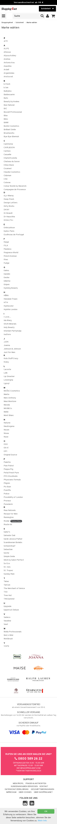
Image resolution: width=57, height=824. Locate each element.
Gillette (7, 281)
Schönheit (20, 22)
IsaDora (7, 334)
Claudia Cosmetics (12, 172)
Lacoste (7, 369)
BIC (5, 108)
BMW (6, 122)
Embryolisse (9, 227)
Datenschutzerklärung (16, 789)
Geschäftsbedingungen (42, 789)
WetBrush (8, 639)
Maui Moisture (10, 401)
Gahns (6, 270)
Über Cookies (25, 792)
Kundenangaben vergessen (24, 786)
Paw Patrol (9, 466)
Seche (6, 553)
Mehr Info (42, 820)
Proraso (7, 501)
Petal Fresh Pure (11, 473)
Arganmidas (9, 73)
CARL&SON (9, 147)
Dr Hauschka (9, 216)
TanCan (7, 585)
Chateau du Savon (12, 161)
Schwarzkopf (9, 546)
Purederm (8, 504)
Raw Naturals (10, 510)
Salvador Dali (9, 535)
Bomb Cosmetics (11, 126)
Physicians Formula (12, 480)
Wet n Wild (8, 635)
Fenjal (6, 242)
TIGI (5, 592)
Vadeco (7, 617)
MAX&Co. (8, 408)
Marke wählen (31, 22)
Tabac (6, 581)
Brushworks (9, 133)
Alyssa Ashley (10, 55)
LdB (5, 373)
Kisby (6, 362)
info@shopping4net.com (28, 768)
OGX (6, 444)
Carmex (7, 151)
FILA (6, 245)
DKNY (6, 209)
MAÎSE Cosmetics (12, 391)
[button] (53, 16)
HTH (6, 302)
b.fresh (7, 84)
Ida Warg (8, 320)
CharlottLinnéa (10, 158)
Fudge (6, 263)
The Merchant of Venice (14, 588)
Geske (6, 277)
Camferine (8, 144)
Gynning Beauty (11, 288)
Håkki (6, 295)
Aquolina (7, 66)
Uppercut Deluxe (11, 610)
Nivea (6, 433)
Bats (6, 98)
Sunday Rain (9, 574)
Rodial (7, 521)
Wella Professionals (12, 632)
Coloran (7, 182)
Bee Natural (9, 105)
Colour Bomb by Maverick (15, 186)
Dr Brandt (8, 213)
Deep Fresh (9, 199)
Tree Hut (8, 595)
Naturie (7, 423)
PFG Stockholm (11, 476)
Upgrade (7, 606)
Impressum (11, 792)
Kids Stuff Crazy (11, 358)
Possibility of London (13, 497)
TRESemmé (9, 599)
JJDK (6, 342)
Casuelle (7, 154)
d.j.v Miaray (9, 195)
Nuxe (6, 437)
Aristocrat (8, 76)
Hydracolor (9, 306)
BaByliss (8, 91)
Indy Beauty (9, 327)
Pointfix (7, 490)
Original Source (10, 455)
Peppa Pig (8, 469)
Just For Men (9, 352)
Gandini (7, 274)
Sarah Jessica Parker (13, 539)
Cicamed (7, 168)
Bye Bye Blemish (11, 136)
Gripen (7, 284)
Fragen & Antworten (36, 783)
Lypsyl (6, 383)
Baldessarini (9, 94)
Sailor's (7, 532)
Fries (6, 259)
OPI (5, 451)
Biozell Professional (13, 112)
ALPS (6, 48)
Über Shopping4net (43, 792)
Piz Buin (7, 487)
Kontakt (44, 786)
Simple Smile (9, 556)
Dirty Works (9, 206)
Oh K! (6, 448)
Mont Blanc (9, 415)
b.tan (6, 87)
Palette (7, 462)
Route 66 (8, 524)
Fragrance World (11, 252)
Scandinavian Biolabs (13, 542)
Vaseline (7, 621)
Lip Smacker (9, 376)
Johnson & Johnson (12, 349)
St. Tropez (8, 570)
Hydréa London (10, 309)
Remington (9, 517)
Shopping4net (7, 22)
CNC (6, 179)
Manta (6, 394)
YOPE (6, 646)
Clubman (7, 175)
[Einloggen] (47, 16)
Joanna (7, 345)
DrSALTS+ (8, 220)
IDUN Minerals (10, 324)
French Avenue (10, 256)
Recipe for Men (11, 514)
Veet (6, 624)
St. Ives (7, 567)
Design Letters (10, 202)
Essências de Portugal (14, 234)
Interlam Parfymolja (12, 331)
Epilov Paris (9, 231)
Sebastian (8, 549)
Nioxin (6, 430)
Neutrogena (9, 426)
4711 (6, 41)
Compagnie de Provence (15, 189)
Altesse (7, 52)
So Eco (7, 563)
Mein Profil (18, 783)
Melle (6, 412)
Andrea (7, 59)
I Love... (7, 317)
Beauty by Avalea (11, 101)
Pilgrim (7, 483)
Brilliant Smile (10, 129)
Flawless (7, 249)
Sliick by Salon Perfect (14, 560)
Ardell (6, 69)
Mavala (7, 405)
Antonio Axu (9, 62)
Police (6, 494)
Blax (6, 115)
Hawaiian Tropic (11, 299)
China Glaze (9, 165)
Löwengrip (8, 380)
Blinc (6, 119)
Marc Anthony (10, 398)
